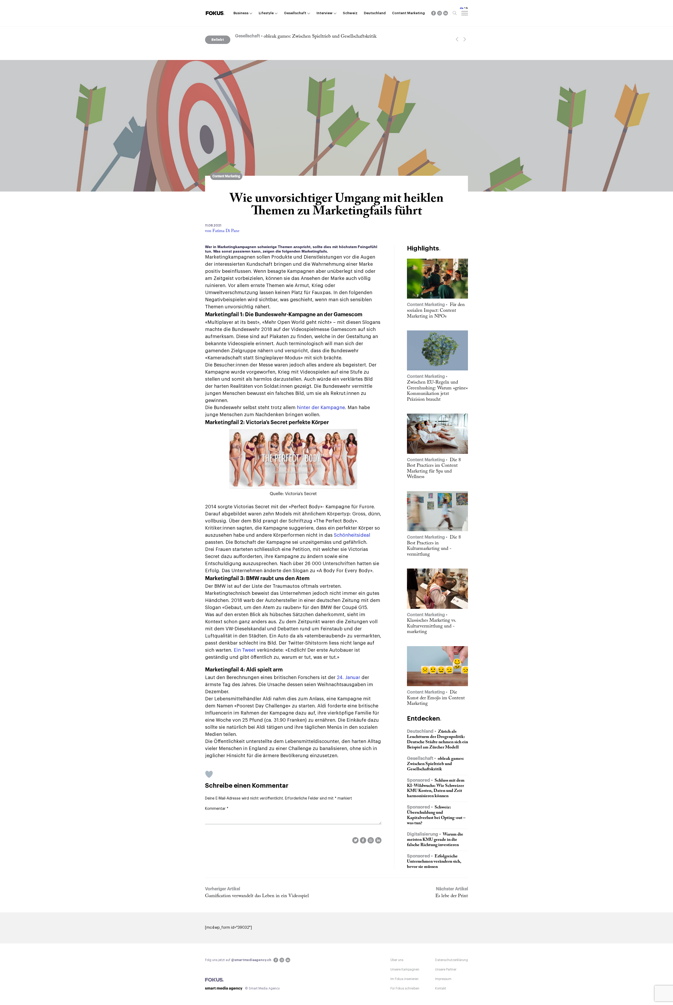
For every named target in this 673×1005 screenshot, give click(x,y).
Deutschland (375, 13)
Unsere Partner (445, 969)
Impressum (443, 979)
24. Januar (348, 677)
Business (240, 13)
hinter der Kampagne (321, 407)
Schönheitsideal (352, 535)
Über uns (396, 960)
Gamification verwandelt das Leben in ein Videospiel (257, 896)
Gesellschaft (295, 13)
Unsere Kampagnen (404, 969)
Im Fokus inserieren (404, 979)
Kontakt (440, 988)
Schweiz (350, 13)
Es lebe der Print (451, 896)
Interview (325, 13)
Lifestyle (266, 13)
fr (467, 8)
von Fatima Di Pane (222, 231)
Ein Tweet (245, 650)
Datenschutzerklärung (451, 960)
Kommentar (216, 809)
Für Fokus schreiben (404, 988)
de (461, 8)
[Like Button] (209, 774)
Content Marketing (408, 13)
